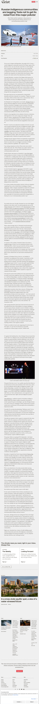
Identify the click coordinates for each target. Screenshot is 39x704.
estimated (22, 237)
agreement (20, 169)
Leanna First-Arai (4, 604)
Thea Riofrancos (8, 398)
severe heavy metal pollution (18, 218)
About (14, 679)
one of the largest (29, 153)
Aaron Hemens (3, 631)
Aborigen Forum (29, 102)
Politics (2, 681)
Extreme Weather (4, 685)
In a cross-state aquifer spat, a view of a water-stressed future (19, 600)
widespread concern (14, 462)
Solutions (2, 682)
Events (25, 681)
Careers (14, 683)
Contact (14, 682)
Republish (25, 685)
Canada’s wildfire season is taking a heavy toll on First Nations (6, 628)
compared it (27, 233)
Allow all (31, 701)
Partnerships (15, 685)
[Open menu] (37, 1)
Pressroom (14, 686)
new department (26, 264)
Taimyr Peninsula (8, 206)
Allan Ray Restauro (16, 164)
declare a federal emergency (27, 230)
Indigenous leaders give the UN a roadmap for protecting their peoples (15, 623)
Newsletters (26, 679)
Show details (33, 698)
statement (32, 440)
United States (18, 211)
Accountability (3, 683)
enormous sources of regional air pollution (14, 208)
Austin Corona (33, 628)
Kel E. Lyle (33, 645)
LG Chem (24, 186)
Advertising (26, 683)
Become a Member (27, 682)
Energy (2, 679)
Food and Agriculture (4, 686)
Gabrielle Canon (23, 633)
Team (13, 681)
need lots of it (16, 117)
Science (9, 604)
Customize (19, 701)
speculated (6, 459)
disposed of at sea (29, 503)
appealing (15, 110)
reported (23, 505)
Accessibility (26, 686)
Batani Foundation (12, 280)
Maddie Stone (3, 50)
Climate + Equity (35, 55)
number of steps (8, 244)
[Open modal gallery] (19, 370)
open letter (21, 341)
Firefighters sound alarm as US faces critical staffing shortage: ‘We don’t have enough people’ (25, 629)
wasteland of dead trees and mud (22, 221)
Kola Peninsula (27, 206)
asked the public (8, 424)
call (29, 140)
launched (31, 261)
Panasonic (6, 187)
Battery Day (30, 454)
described (17, 232)
